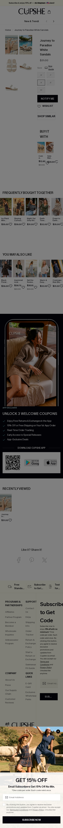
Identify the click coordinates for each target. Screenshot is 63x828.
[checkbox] (4, 804)
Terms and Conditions (19, 809)
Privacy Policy (38, 809)
